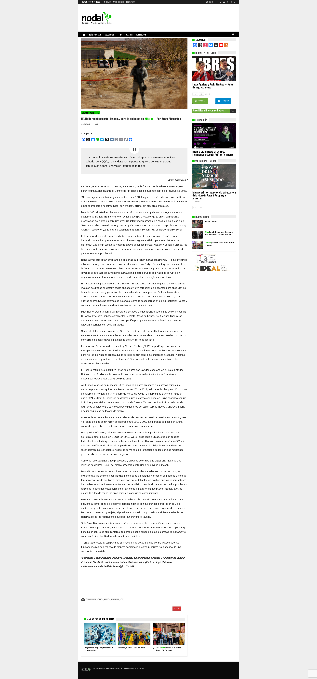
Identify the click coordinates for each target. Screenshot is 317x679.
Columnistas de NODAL (90, 113)
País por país (95, 34)
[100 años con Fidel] (197, 224)
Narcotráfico (115, 600)
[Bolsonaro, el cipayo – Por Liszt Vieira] (134, 634)
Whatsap (202, 101)
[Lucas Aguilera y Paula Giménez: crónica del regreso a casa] (214, 68)
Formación (141, 34)
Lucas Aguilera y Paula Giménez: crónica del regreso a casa (212, 85)
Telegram (225, 101)
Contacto (131, 2)
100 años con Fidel (210, 221)
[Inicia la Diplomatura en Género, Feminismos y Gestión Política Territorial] (214, 135)
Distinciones (119, 2)
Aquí (232, 111)
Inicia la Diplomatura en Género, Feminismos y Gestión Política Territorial (213, 153)
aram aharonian (91, 600)
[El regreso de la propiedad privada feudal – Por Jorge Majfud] (100, 634)
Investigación (126, 34)
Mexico (106, 600)
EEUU (100, 600)
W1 (122, 600)
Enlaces (108, 2)
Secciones (109, 34)
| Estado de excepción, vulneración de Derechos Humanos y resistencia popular (219, 232)
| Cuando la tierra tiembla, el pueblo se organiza (219, 243)
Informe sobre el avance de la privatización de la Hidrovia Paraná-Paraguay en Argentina (214, 195)
